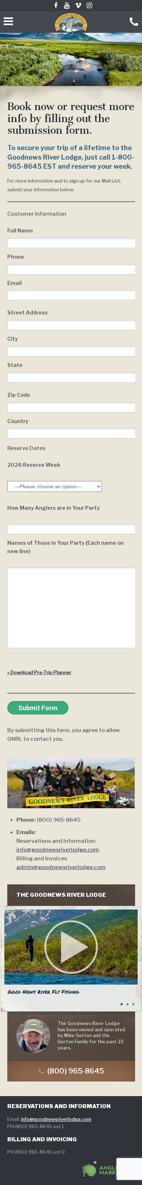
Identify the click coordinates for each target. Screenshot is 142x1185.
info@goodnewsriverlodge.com (57, 849)
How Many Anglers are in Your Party (53, 508)
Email (14, 283)
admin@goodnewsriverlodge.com (61, 867)
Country (17, 421)
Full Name (20, 230)
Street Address (27, 312)
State (15, 365)
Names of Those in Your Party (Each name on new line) (65, 547)
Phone (15, 257)
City (12, 339)
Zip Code (18, 395)
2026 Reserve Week (33, 465)
